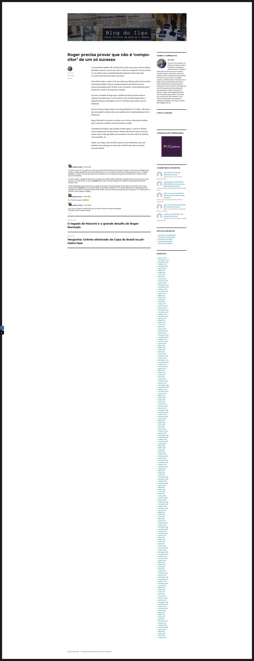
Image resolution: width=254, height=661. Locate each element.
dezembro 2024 (163, 285)
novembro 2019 (163, 412)
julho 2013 (161, 562)
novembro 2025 (163, 262)
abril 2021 (161, 377)
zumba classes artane (171, 172)
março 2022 (162, 354)
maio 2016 (161, 491)
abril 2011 (161, 619)
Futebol (70, 78)
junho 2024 (162, 297)
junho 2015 (161, 514)
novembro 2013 (163, 554)
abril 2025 (161, 277)
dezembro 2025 (163, 260)
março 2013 (162, 571)
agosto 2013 (162, 560)
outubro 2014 (162, 531)
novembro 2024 (163, 287)
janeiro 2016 (162, 500)
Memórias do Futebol (165, 239)
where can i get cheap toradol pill (174, 205)
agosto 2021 (162, 368)
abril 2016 (161, 494)
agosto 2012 (162, 585)
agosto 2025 (162, 268)
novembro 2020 (163, 387)
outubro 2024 (162, 289)
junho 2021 (161, 373)
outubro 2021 (162, 364)
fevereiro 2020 (163, 406)
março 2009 (162, 638)
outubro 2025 (162, 264)
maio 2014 (161, 542)
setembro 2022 (163, 341)
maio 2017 (161, 475)
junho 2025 (161, 272)
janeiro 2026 (162, 258)
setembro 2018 (163, 441)
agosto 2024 (162, 293)
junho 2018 (161, 448)
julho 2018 (161, 446)
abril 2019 (161, 427)
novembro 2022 (163, 337)
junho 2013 (161, 565)
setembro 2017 (163, 466)
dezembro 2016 (163, 477)
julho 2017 (161, 471)
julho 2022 (161, 345)
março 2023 (162, 329)
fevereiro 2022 (163, 356)
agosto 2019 (162, 418)
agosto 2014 (162, 535)
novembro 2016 (163, 479)
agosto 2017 (162, 469)
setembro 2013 (163, 558)
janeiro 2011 (162, 623)
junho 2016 (161, 489)
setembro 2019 (163, 416)
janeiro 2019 (162, 433)
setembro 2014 (163, 533)
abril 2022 (161, 352)
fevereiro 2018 (163, 456)
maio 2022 (161, 350)
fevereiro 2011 (162, 621)
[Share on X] (2, 332)
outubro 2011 (162, 606)
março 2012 (162, 596)
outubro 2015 (162, 506)
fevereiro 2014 (163, 548)
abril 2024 (161, 302)
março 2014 (162, 546)
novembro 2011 (163, 604)
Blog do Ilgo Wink (73, 651)
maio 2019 (161, 425)
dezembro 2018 (163, 435)
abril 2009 (161, 635)
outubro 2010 (162, 625)
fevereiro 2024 (163, 306)
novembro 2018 (163, 437)
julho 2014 (161, 537)
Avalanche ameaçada (170, 175)
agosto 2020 (162, 393)
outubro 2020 (162, 389)
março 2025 (162, 279)
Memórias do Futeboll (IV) (166, 235)
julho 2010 (161, 631)
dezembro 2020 (163, 385)
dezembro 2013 (163, 552)
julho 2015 (161, 512)
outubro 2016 (162, 481)
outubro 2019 (162, 414)
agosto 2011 (162, 610)
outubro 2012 (162, 581)
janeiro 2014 (162, 550)
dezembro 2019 (163, 410)
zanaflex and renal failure (172, 214)
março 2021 (162, 379)
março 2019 (162, 429)
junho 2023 (162, 322)
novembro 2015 (163, 504)
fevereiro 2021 (163, 381)
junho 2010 (161, 633)
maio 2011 (161, 617)
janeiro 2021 (162, 383)
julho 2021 (161, 370)
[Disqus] (109, 188)
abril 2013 (161, 569)
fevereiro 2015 (163, 523)
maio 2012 (161, 592)
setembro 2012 (163, 583)
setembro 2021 (163, 366)
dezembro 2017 (163, 460)
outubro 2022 (162, 339)
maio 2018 (161, 450)
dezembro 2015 (163, 502)
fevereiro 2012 (163, 598)
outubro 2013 (162, 556)
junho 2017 (161, 473)
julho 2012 (161, 587)
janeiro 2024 (162, 308)
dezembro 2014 (163, 527)
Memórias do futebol (165, 243)
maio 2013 (161, 567)
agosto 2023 (162, 318)
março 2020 (162, 404)
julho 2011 (161, 613)
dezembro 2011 (163, 602)
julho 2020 (161, 395)
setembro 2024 (163, 291)
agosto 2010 (162, 629)
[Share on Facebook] (2, 328)
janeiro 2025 (162, 283)
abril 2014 (161, 544)
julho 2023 (161, 320)
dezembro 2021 (163, 360)
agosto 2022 (162, 343)
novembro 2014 (163, 529)
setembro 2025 (163, 266)
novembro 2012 (163, 579)
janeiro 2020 (162, 408)
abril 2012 (161, 594)
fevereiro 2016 (163, 498)
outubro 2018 (162, 439)
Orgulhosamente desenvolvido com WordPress (96, 651)
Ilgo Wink (70, 73)
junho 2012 (161, 590)
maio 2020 (161, 400)
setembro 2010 (163, 627)
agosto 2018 (162, 443)
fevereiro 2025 (163, 281)
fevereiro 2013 (163, 573)
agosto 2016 (162, 485)
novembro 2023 (163, 312)
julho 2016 (161, 487)
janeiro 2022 (162, 358)
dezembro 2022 (163, 335)
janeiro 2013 (162, 575)
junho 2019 (161, 423)
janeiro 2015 (162, 525)
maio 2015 (161, 517)
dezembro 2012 (163, 577)
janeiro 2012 (162, 600)
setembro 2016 (163, 483)
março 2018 (162, 454)
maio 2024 (161, 299)
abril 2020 (161, 402)
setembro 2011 (163, 608)
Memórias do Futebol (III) (166, 237)
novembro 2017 (163, 462)
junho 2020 (162, 398)
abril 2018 (161, 452)
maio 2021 (161, 375)
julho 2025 (161, 270)
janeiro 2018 (162, 458)
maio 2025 (161, 274)
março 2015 (162, 521)
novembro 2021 (163, 362)
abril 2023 (161, 327)
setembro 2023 (163, 316)
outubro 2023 (162, 314)
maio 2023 (161, 325)
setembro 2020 (163, 391)
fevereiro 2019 (163, 431)
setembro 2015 (163, 508)
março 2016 (162, 496)
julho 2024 (161, 295)
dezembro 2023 (163, 310)
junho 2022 (162, 347)
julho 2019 (161, 421)
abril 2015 (161, 519)
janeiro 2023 (162, 333)
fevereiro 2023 (163, 331)
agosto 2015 (162, 510)
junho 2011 (161, 615)
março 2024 (162, 304)
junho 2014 (161, 539)
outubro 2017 (162, 464)
